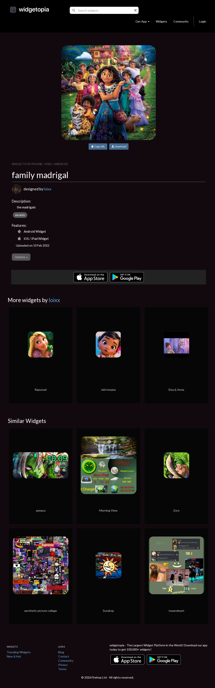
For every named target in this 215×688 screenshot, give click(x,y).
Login (202, 21)
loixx (47, 189)
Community (181, 21)
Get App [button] (141, 21)
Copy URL (99, 146)
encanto (20, 215)
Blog (61, 652)
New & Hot (14, 656)
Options (20, 257)
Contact (63, 656)
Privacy (63, 665)
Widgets (161, 21)
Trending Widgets (19, 652)
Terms (62, 669)
